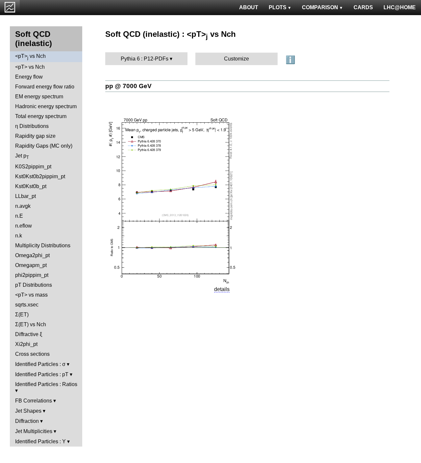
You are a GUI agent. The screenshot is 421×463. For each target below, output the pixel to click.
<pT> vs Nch (30, 56)
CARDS (363, 7)
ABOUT (248, 7)
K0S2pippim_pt (33, 166)
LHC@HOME (400, 7)
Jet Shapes (28, 411)
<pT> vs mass (31, 295)
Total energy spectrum (40, 116)
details (222, 289)
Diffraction (27, 421)
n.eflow (23, 226)
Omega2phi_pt (32, 255)
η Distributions (32, 126)
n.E (19, 216)
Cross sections (32, 354)
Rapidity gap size (35, 136)
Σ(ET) (22, 314)
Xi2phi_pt (26, 344)
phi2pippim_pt (31, 275)
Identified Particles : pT (41, 374)
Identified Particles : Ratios (46, 384)
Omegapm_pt (31, 265)
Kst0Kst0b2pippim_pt (40, 176)
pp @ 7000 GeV (128, 86)
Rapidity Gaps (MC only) (43, 146)
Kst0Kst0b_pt (30, 186)
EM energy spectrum (39, 96)
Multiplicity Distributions (42, 245)
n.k (18, 235)
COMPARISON (320, 7)
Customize (236, 58)
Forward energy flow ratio (44, 86)
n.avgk (23, 206)
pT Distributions (33, 285)
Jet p (22, 156)
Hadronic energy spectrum (46, 106)
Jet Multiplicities (33, 431)
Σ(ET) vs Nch (30, 324)
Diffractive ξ (28, 334)
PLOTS (277, 7)
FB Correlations (33, 400)
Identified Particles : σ (40, 364)
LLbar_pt (25, 196)
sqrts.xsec (26, 304)
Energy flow (29, 77)
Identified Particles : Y (40, 441)
